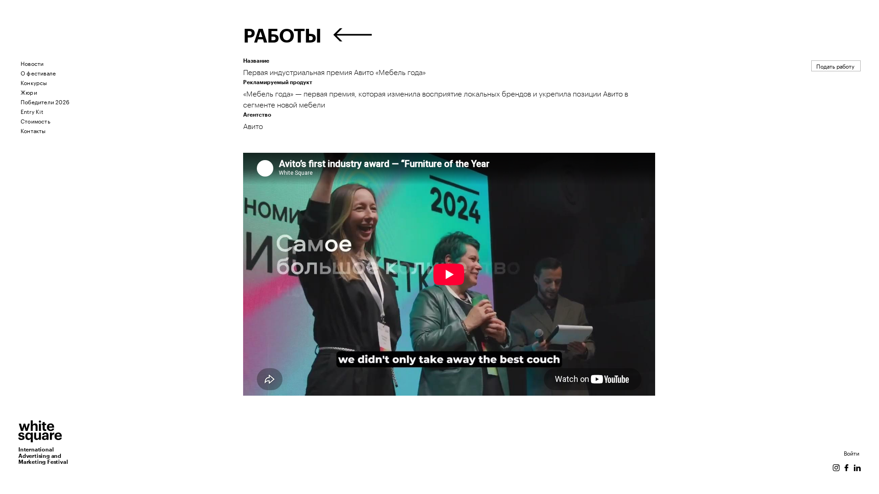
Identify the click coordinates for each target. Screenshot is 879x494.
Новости (32, 63)
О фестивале (38, 72)
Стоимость (35, 120)
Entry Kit (32, 111)
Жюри (29, 91)
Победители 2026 (45, 101)
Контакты (33, 130)
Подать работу (835, 65)
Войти (851, 452)
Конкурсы (34, 82)
